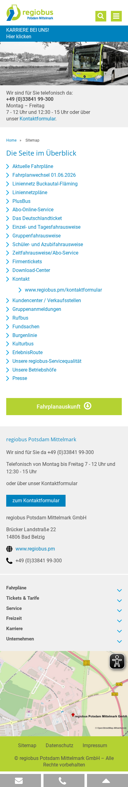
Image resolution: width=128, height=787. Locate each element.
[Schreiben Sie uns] (20, 780)
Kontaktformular (37, 119)
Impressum (95, 745)
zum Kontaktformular (35, 501)
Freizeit (14, 618)
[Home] (42, 13)
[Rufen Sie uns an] (64, 780)
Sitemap (27, 745)
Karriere (64, 33)
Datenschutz (59, 745)
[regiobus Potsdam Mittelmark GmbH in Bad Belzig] (64, 693)
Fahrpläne (16, 588)
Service (14, 608)
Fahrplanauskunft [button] (58, 406)
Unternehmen (20, 639)
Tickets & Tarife (22, 598)
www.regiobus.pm (35, 549)
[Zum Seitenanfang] (107, 780)
